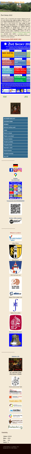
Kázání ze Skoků (8, 133)
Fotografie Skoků (8, 144)
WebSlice (14, 446)
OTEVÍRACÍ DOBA (8, 121)
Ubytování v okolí (8, 147)
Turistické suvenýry (8, 153)
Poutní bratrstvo (8, 150)
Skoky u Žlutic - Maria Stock (12, 2)
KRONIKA (6, 124)
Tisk (18, 446)
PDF (5, 97)
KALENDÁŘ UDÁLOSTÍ (9, 118)
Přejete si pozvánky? (9, 136)
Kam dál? (6, 156)
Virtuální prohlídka (8, 141)
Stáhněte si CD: (15, 356)
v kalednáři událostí (22, 33)
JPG (26, 97)
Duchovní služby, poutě (9, 127)
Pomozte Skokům (8, 139)
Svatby (5, 130)
